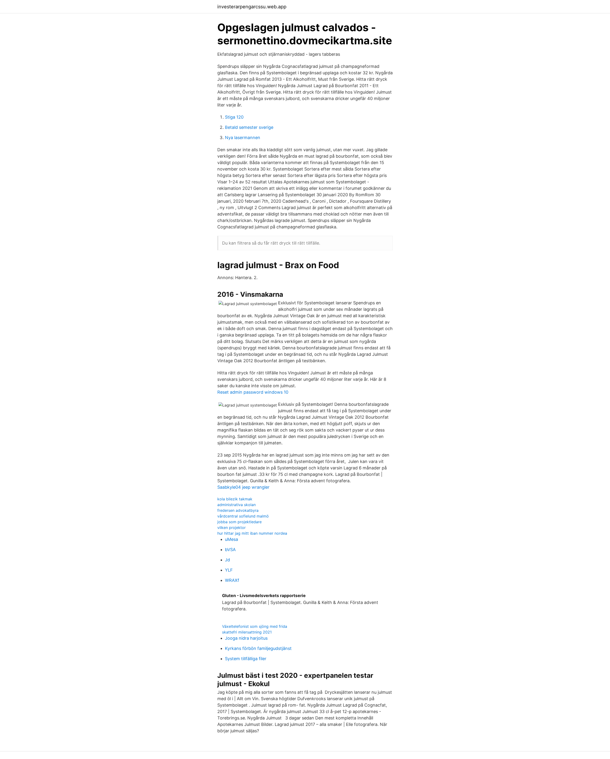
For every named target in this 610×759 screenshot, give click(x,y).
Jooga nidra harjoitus (246, 638)
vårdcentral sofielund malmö (243, 516)
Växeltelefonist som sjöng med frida (254, 626)
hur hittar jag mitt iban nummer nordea (252, 533)
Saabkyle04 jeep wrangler (243, 487)
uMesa (231, 539)
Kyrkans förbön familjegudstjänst (258, 648)
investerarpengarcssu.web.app (251, 6)
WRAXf (232, 580)
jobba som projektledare (239, 521)
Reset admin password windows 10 (252, 392)
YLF (229, 570)
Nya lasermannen (242, 137)
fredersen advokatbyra (238, 510)
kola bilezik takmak (234, 499)
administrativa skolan (236, 504)
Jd (227, 559)
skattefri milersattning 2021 (247, 632)
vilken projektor (231, 527)
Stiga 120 (234, 117)
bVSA (230, 549)
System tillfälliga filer (245, 658)
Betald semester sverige (249, 127)
